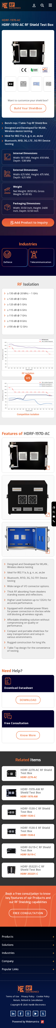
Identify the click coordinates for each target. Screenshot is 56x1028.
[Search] (42, 5)
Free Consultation (28, 913)
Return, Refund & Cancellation (28, 1000)
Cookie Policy (42, 996)
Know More (28, 735)
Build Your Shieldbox (28, 108)
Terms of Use (12, 996)
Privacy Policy (27, 996)
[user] (34, 5)
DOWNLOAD (28, 700)
